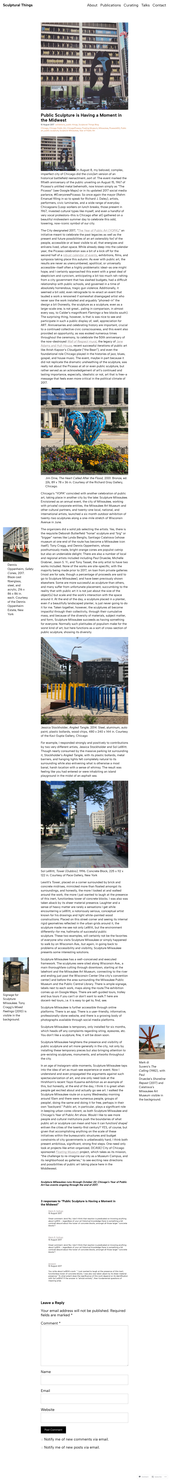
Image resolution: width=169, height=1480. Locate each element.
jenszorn (52, 1264)
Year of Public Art (87, 130)
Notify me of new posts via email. (72, 1447)
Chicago (44, 128)
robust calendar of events (80, 255)
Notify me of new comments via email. (76, 1439)
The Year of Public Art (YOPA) (98, 230)
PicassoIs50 (114, 128)
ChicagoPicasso (74, 128)
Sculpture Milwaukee (69, 130)
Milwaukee (103, 128)
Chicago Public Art (57, 128)
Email (45, 1390)
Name (46, 1372)
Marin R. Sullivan (55, 1211)
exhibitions (60, 124)
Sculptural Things (18, 5)
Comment (51, 1323)
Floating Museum (90, 128)
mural (82, 341)
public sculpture (51, 130)
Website (47, 1409)
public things (72, 124)
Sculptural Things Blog (89, 124)
